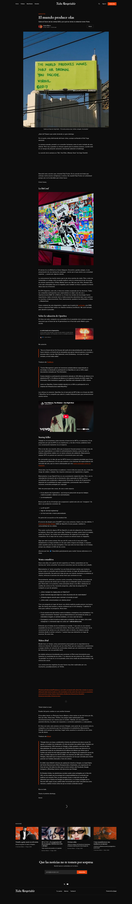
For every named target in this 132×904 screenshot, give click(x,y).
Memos (66, 891)
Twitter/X (73, 891)
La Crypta (81, 305)
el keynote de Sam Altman (46, 524)
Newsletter (41, 13)
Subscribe (112, 4)
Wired (49, 736)
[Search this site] (99, 4)
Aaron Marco (47, 25)
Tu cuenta (59, 891)
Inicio (17, 3)
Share (90, 26)
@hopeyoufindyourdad (45, 690)
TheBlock (50, 362)
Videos (23, 3)
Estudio (37, 3)
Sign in (104, 3)
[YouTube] (67, 884)
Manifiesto (30, 3)
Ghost (114, 891)
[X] (64, 884)
